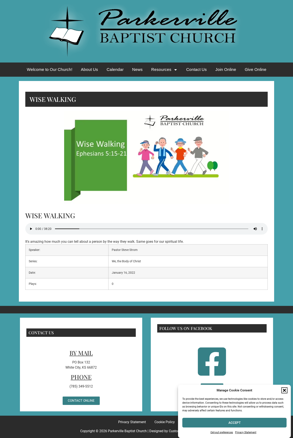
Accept (234, 423)
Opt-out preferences (221, 432)
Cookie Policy (164, 422)
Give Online (255, 69)
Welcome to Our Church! (49, 69)
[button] (284, 390)
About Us (89, 69)
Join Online (225, 69)
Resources (161, 69)
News (137, 69)
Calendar (115, 69)
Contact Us (196, 69)
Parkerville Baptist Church (127, 431)
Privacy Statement (245, 432)
